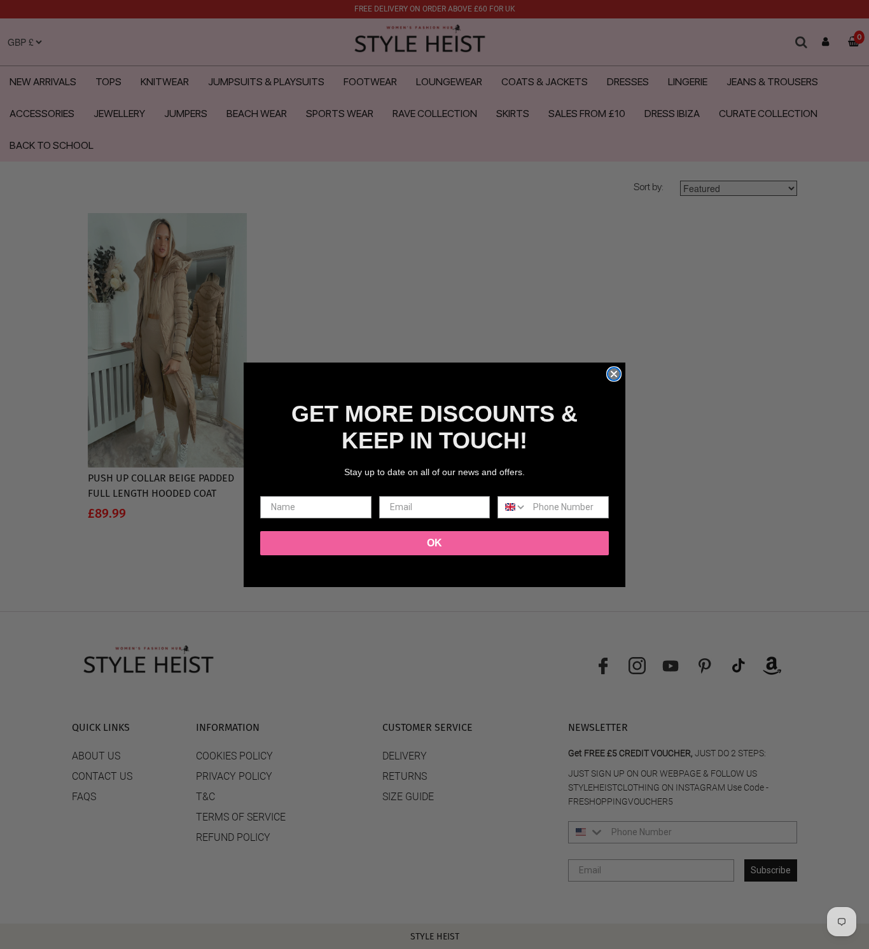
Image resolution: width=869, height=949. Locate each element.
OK (434, 542)
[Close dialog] (614, 374)
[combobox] (512, 507)
